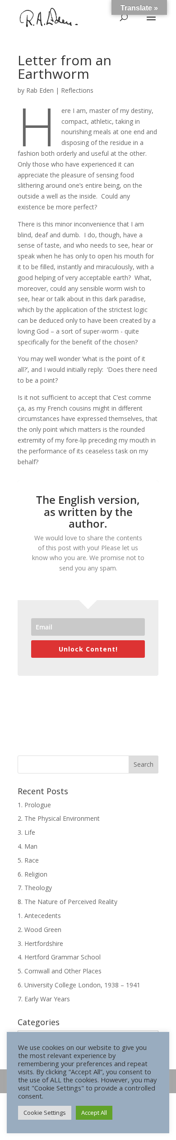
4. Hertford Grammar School (59, 957)
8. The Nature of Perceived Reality (67, 901)
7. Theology (35, 887)
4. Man (27, 846)
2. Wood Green (39, 929)
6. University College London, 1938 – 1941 (79, 985)
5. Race (28, 860)
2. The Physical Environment (59, 818)
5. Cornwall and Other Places (60, 971)
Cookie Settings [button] (44, 1112)
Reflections (77, 90)
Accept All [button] (94, 1112)
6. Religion (32, 874)
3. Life (26, 832)
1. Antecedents (39, 915)
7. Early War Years (44, 999)
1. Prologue (34, 805)
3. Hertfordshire (40, 943)
